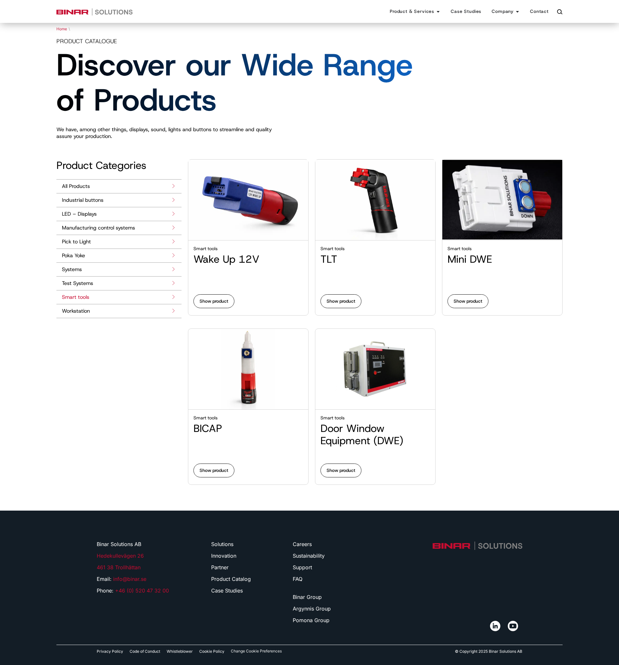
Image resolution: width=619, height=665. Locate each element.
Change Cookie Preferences (256, 651)
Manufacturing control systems (98, 227)
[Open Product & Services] (438, 11)
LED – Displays (79, 213)
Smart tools (75, 297)
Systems (72, 269)
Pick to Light (76, 241)
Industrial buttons (82, 200)
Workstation (76, 311)
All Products (76, 186)
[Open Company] (517, 11)
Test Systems (77, 283)
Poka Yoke (73, 255)
